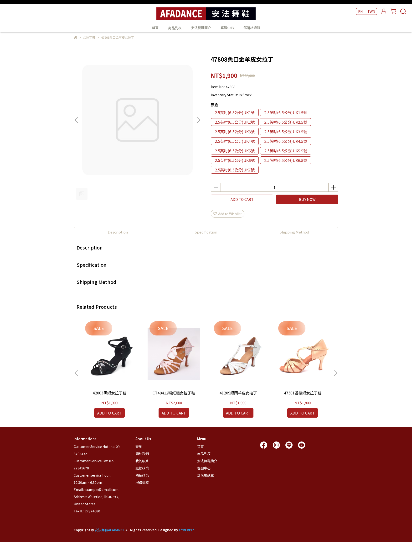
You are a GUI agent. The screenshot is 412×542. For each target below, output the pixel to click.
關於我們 (142, 453)
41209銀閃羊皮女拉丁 (238, 392)
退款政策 (142, 468)
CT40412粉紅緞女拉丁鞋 (174, 392)
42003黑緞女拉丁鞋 (109, 392)
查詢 (138, 446)
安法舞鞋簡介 (201, 27)
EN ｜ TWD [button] (366, 11)
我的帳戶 (142, 460)
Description (118, 231)
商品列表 (204, 453)
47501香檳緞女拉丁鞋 (302, 392)
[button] (198, 120)
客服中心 (227, 27)
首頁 (155, 27)
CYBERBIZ (186, 529)
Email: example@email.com (96, 489)
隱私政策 (142, 475)
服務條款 (142, 482)
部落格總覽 (251, 27)
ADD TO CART (242, 199)
